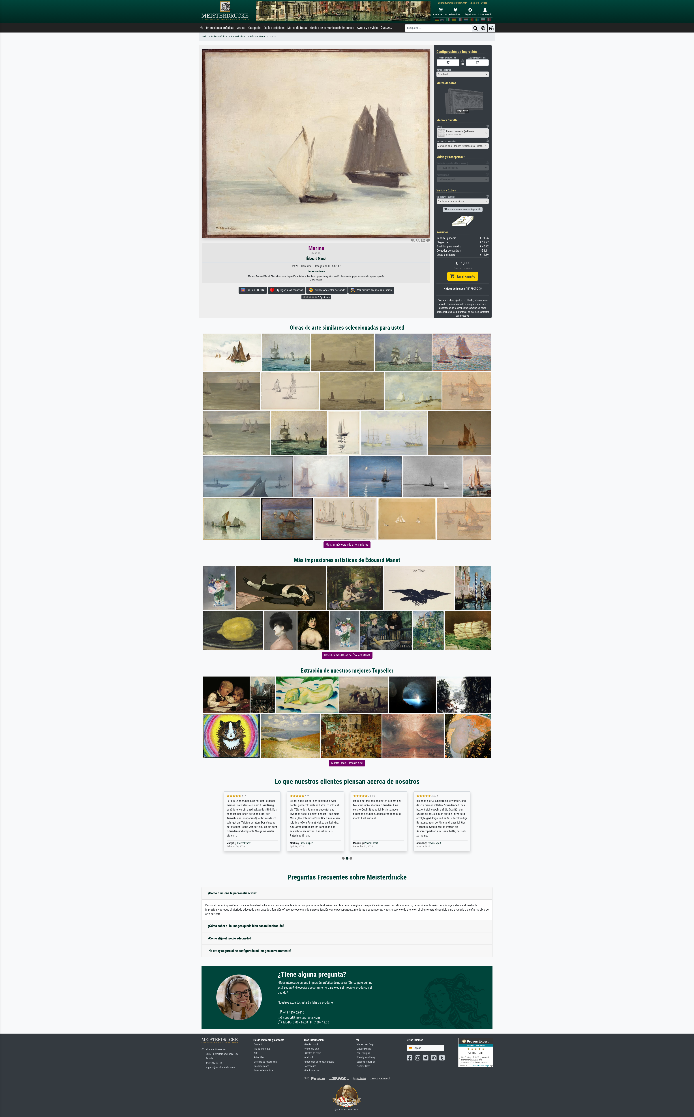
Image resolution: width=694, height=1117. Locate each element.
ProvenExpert (244, 843)
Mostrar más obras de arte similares (347, 544)
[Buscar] (475, 28)
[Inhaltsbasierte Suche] (483, 28)
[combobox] (462, 74)
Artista (241, 28)
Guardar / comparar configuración (464, 209)
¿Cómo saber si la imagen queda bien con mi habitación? (246, 926)
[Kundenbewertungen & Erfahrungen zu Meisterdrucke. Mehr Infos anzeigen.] (475, 1052)
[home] (202, 27)
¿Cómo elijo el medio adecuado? (229, 938)
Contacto (386, 27)
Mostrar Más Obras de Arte (347, 763)
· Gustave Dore (362, 1066)
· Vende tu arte (311, 1048)
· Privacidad (258, 1057)
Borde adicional (443, 69)
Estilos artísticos (274, 28)
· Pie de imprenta (261, 1048)
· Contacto (258, 1044)
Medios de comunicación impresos (332, 28)
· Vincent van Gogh (364, 1044)
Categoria (254, 28)
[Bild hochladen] (491, 28)
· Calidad (308, 1057)
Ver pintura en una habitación (373, 290)
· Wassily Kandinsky (365, 1057)
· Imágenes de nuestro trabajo (319, 1061)
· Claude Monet (363, 1048)
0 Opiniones (323, 297)
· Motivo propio (311, 1044)
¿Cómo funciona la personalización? (232, 893)
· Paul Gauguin (362, 1053)
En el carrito (464, 276)
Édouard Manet (257, 36)
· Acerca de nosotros (263, 1070)
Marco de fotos (297, 28)
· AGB (255, 1053)
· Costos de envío (312, 1053)
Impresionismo (238, 36)
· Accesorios (310, 1066)
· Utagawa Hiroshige (365, 1061)
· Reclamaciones (261, 1066)
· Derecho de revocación (265, 1061)
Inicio (204, 36)
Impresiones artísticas (220, 28)
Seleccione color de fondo (329, 290)
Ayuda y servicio (367, 28)
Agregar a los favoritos (288, 290)
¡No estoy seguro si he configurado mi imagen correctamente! (249, 951)
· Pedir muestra (311, 1070)
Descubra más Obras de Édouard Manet (347, 655)
